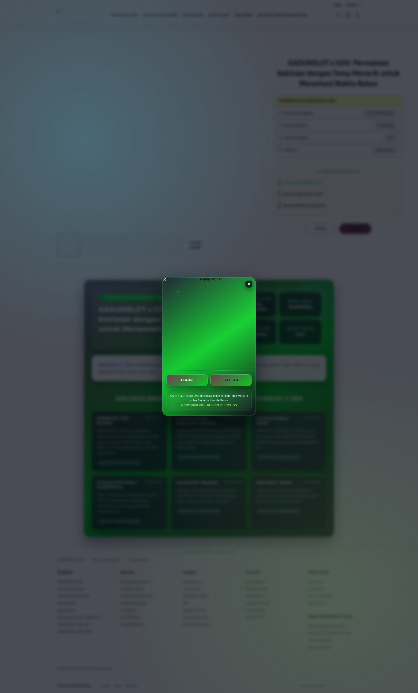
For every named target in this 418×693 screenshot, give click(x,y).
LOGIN (187, 380)
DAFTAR (230, 380)
